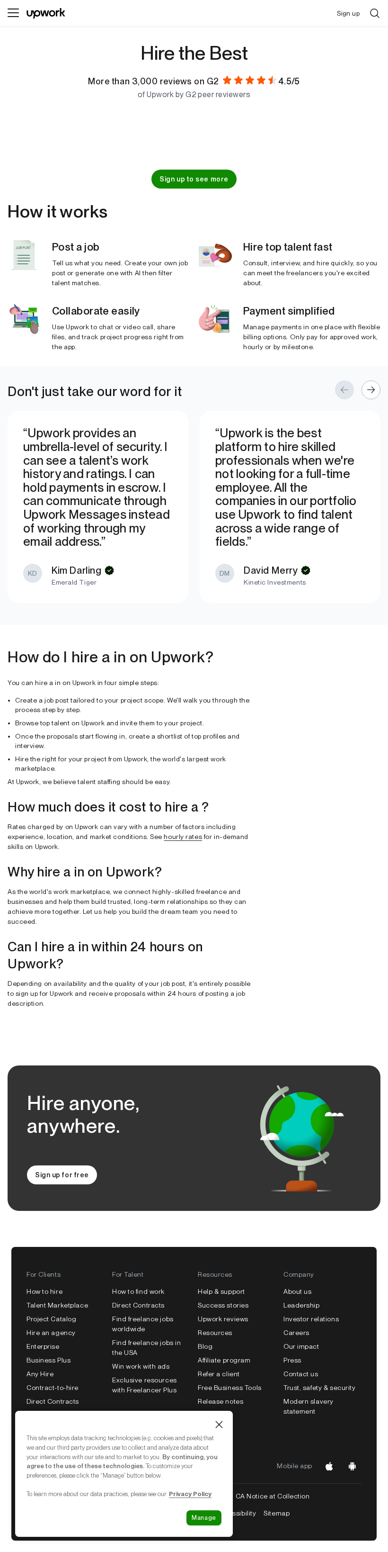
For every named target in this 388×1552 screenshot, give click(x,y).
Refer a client (219, 1374)
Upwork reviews (223, 1319)
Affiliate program (224, 1360)
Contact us (300, 1374)
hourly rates (183, 836)
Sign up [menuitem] (348, 13)
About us (297, 1291)
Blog (205, 1346)
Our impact (301, 1346)
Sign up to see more (194, 179)
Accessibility (236, 1513)
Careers (296, 1332)
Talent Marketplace (57, 1305)
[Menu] (13, 13)
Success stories (223, 1305)
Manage (204, 1517)
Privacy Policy (190, 1494)
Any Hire (39, 1374)
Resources (215, 1332)
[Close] (219, 1424)
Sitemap (277, 1513)
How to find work (138, 1291)
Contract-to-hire (52, 1387)
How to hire (44, 1291)
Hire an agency (51, 1332)
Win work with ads (141, 1366)
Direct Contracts (52, 1401)
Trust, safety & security (319, 1387)
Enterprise (43, 1346)
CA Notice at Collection (273, 1496)
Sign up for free (62, 1175)
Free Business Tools (230, 1387)
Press (292, 1360)
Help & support (221, 1291)
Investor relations (311, 1319)
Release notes (220, 1401)
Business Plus (48, 1360)
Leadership (301, 1305)
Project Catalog (51, 1319)
